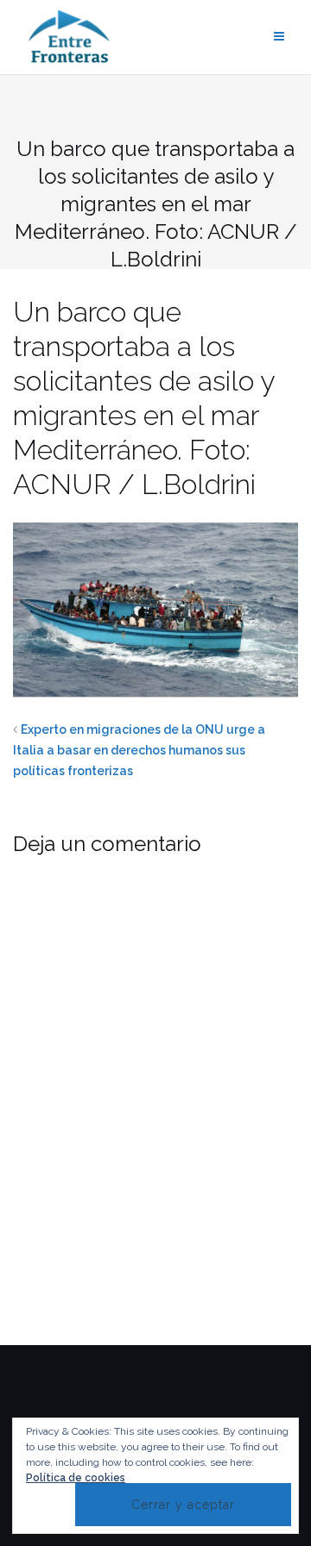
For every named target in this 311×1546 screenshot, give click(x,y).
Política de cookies (75, 1478)
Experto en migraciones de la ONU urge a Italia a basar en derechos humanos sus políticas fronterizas (139, 750)
